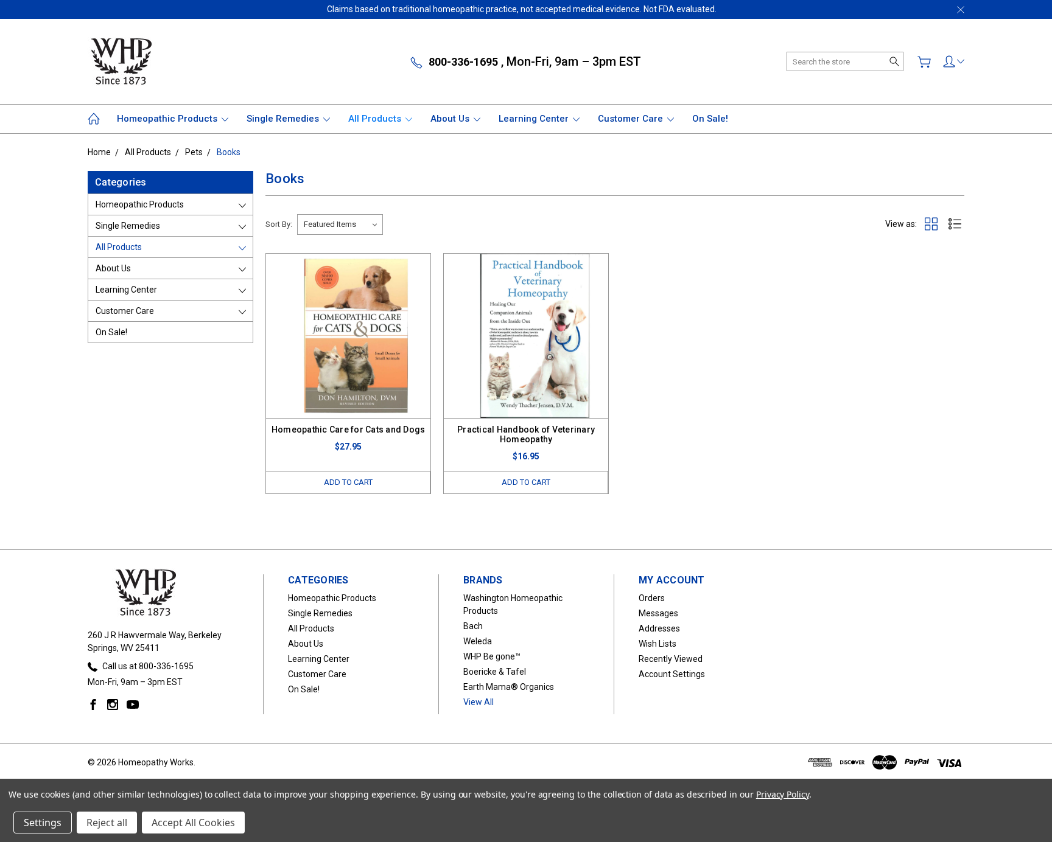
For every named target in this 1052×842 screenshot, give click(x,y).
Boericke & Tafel (494, 672)
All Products (376, 118)
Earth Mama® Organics (508, 687)
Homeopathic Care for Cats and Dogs (349, 429)
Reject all (106, 822)
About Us (451, 118)
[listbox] (340, 224)
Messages (658, 613)
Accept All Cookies (193, 822)
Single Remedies (284, 118)
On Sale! (710, 118)
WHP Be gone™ (492, 656)
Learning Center (535, 118)
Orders (652, 598)
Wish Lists (657, 644)
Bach (473, 626)
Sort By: (278, 224)
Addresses (659, 628)
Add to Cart (348, 482)
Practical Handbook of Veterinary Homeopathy (526, 434)
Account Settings (672, 674)
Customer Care (631, 118)
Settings (42, 822)
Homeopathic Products (168, 118)
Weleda (477, 641)
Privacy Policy (782, 794)
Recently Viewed (671, 659)
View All (478, 702)
